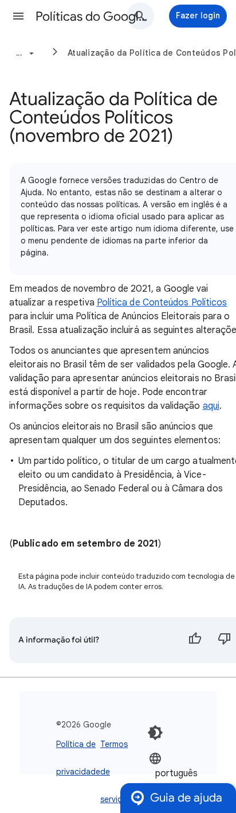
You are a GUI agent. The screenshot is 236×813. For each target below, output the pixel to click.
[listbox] (183, 772)
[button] (18, 16)
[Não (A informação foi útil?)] (224, 640)
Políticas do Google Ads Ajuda (93, 16)
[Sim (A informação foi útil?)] (194, 640)
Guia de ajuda (186, 798)
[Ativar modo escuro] (155, 732)
